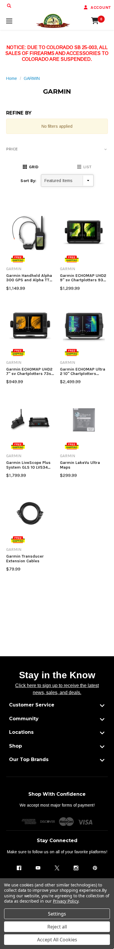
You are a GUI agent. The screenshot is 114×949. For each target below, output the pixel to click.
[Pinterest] (95, 867)
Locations (21, 732)
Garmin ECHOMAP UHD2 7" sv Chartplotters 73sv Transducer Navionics (29, 371)
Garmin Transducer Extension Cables (25, 558)
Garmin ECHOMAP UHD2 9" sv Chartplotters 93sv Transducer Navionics (84, 277)
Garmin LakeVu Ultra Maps (80, 465)
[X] (57, 867)
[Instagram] (76, 867)
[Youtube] (38, 867)
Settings (57, 914)
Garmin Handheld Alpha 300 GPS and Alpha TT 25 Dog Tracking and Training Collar (29, 277)
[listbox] (67, 180)
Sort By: (28, 180)
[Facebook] (19, 867)
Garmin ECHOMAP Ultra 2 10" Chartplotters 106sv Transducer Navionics (82, 371)
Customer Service (31, 705)
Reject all (57, 926)
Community (24, 718)
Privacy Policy (65, 901)
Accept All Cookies (57, 939)
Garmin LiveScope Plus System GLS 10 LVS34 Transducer (28, 465)
